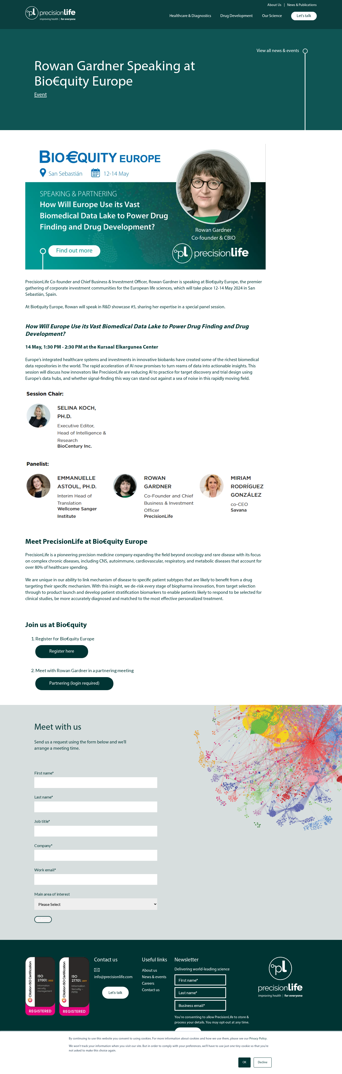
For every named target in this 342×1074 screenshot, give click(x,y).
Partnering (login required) (74, 683)
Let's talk (304, 16)
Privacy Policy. (258, 1038)
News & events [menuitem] (154, 977)
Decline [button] (262, 1062)
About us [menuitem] (149, 971)
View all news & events (278, 51)
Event (40, 95)
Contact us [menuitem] (150, 990)
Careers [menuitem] (148, 984)
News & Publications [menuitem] (302, 5)
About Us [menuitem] (274, 5)
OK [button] (244, 1062)
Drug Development (236, 16)
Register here (61, 651)
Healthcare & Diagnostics (190, 16)
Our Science (272, 16)
